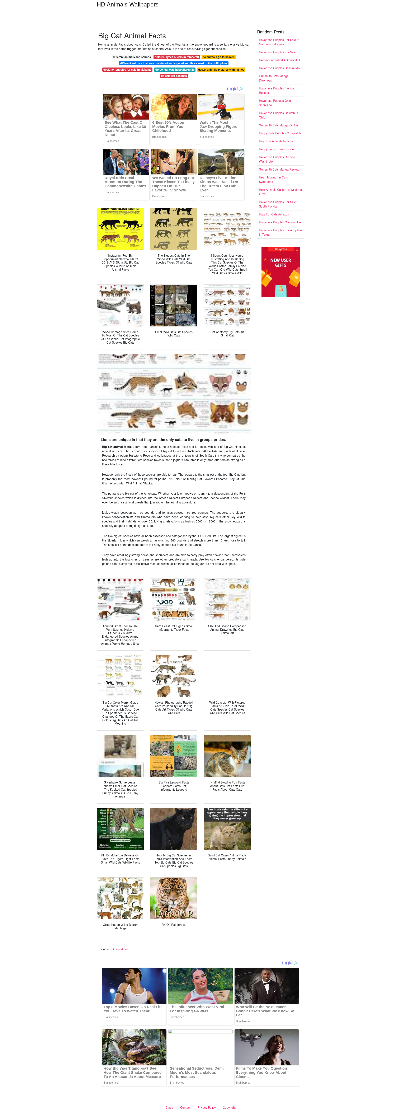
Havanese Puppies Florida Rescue (276, 90)
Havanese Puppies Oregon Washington (277, 159)
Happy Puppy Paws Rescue (277, 149)
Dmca (169, 1107)
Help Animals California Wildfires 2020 (280, 191)
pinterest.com (120, 949)
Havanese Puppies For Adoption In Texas (280, 232)
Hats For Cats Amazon (274, 214)
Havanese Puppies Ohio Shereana (275, 102)
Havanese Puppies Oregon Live (280, 222)
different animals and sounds (132, 57)
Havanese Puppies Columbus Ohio (278, 115)
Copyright (229, 1107)
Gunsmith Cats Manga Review (279, 169)
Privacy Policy (207, 1107)
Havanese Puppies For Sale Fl (279, 52)
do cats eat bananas (174, 76)
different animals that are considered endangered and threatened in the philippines (173, 63)
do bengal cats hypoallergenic (174, 69)
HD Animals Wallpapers (128, 3)
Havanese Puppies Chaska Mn (279, 68)
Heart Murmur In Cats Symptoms (273, 179)
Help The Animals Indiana (276, 141)
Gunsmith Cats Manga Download (274, 78)
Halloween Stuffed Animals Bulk (280, 60)
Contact (185, 1107)
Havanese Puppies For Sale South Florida (277, 204)
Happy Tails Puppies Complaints (280, 133)
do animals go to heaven (219, 57)
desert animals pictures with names (221, 69)
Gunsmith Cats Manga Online (278, 125)
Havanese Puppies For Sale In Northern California (279, 42)
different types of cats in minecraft (177, 57)
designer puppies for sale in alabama (127, 69)
